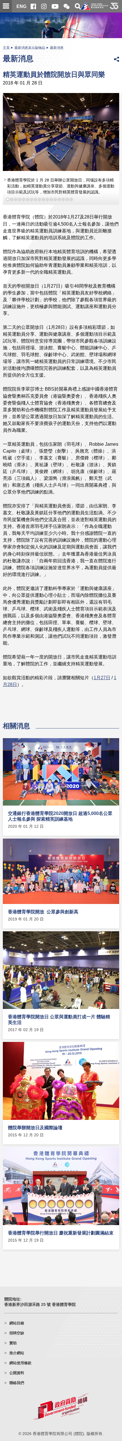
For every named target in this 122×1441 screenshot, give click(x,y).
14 (59, 199)
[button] (67, 6)
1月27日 (102, 677)
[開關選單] (6, 6)
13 (55, 199)
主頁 (6, 48)
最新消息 (57, 48)
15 (63, 199)
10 (43, 199)
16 (67, 199)
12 (51, 199)
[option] (61, 149)
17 (71, 199)
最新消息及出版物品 (29, 48)
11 (47, 199)
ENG (21, 6)
